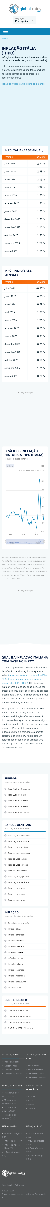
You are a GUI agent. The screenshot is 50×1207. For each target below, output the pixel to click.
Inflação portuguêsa (17, 982)
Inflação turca (14, 987)
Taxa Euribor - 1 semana (19, 789)
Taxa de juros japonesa (18, 876)
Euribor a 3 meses (12, 1070)
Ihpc (6, 39)
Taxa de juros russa (17, 888)
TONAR (31, 1109)
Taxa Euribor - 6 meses (18, 807)
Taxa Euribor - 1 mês (17, 795)
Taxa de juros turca (16, 900)
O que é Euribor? (11, 1062)
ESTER (31, 1101)
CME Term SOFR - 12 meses (20, 1028)
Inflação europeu (15, 958)
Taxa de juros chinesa (18, 859)
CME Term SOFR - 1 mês (18, 1010)
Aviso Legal (7, 1185)
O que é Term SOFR (36, 1070)
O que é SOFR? (34, 1066)
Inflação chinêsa (15, 952)
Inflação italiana (15, 964)
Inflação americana (17, 935)
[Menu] (5, 31)
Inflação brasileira (16, 946)
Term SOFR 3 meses (37, 1078)
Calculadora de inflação (18, 923)
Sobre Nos (19, 1185)
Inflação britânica (16, 941)
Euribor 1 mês (10, 1066)
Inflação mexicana (16, 976)
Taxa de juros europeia (18, 865)
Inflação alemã (14, 929)
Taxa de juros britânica (18, 847)
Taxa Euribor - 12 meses (18, 812)
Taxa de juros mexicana (18, 882)
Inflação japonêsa (16, 970)
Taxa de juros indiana (17, 871)
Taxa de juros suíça (16, 894)
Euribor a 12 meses (13, 1074)
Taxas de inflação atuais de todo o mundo (23, 84)
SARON (31, 1097)
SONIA (31, 1104)
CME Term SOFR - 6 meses (19, 1022)
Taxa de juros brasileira (18, 841)
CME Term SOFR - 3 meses (19, 1016)
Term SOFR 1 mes (36, 1073)
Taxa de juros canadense (19, 853)
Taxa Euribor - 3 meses (18, 801)
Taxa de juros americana (19, 835)
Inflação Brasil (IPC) (13, 1141)
